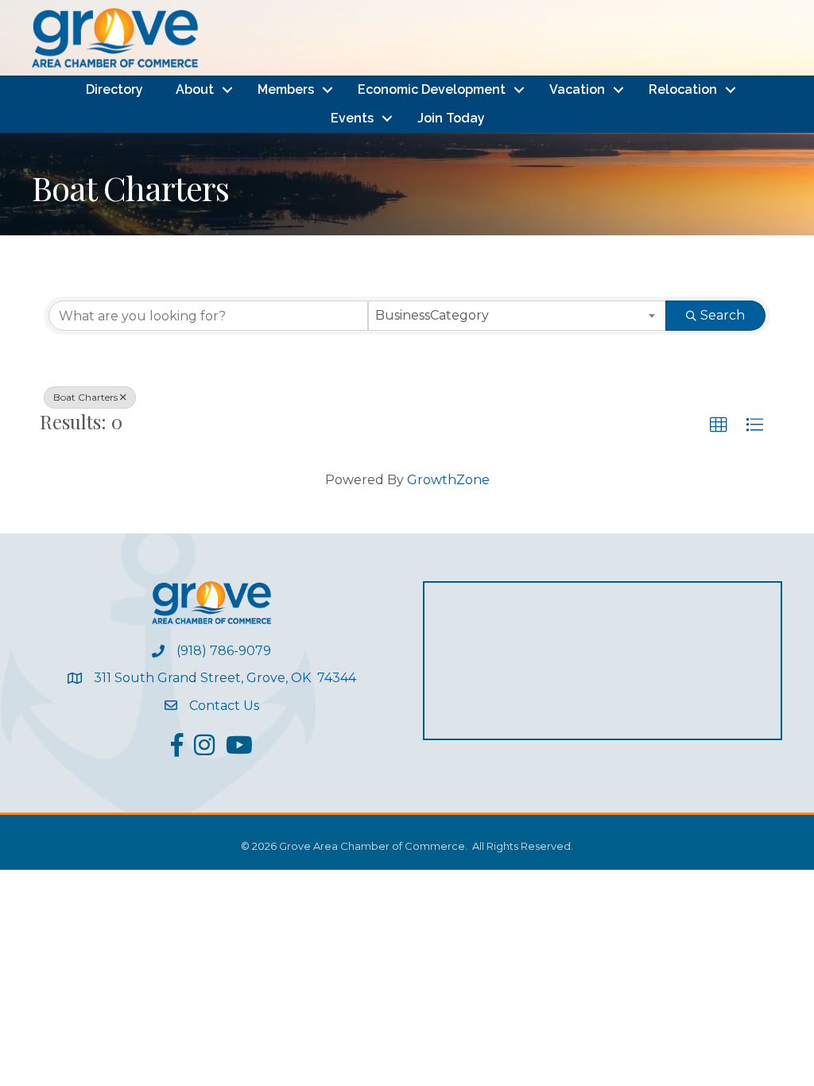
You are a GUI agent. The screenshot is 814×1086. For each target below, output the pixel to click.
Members (286, 89)
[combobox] (517, 316)
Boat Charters (85, 397)
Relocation (683, 89)
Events (352, 118)
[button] (719, 425)
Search (722, 315)
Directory (114, 89)
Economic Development (432, 89)
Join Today (451, 118)
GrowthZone (448, 479)
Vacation (577, 89)
